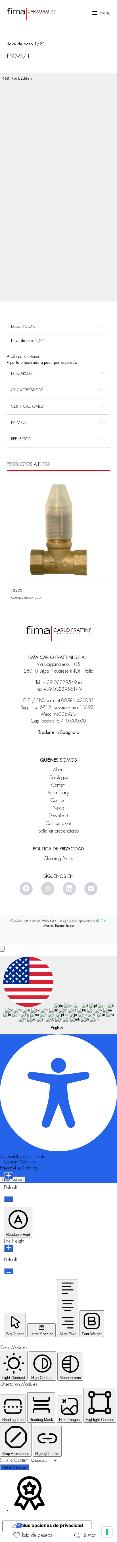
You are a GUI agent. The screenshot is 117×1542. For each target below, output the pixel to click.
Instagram (47, 888)
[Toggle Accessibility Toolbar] (2, 949)
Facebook (26, 888)
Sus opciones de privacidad (52, 1525)
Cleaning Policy (58, 858)
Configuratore (58, 823)
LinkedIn (69, 888)
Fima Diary (58, 792)
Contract (58, 800)
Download (58, 815)
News (58, 808)
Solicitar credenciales (58, 831)
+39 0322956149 (62, 689)
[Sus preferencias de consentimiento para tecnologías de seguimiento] (107, 1532)
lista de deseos (37, 1535)
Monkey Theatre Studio (58, 925)
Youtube (90, 888)
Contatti (58, 785)
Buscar (89, 1535)
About (58, 769)
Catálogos (58, 777)
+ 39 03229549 (60, 682)
